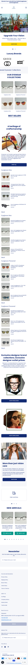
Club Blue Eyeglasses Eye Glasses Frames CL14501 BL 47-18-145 (18, 241)
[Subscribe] (25, 560)
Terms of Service (5, 588)
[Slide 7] (18, 539)
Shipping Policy (4, 579)
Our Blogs (3, 596)
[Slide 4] (11, 539)
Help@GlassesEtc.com (6, 620)
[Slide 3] (16, 503)
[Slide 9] (23, 539)
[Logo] (14, 7)
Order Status (4, 585)
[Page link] (14, 384)
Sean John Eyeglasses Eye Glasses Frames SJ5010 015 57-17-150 (18, 231)
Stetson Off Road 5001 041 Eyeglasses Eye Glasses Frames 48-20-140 (18, 250)
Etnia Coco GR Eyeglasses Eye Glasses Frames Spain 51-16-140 (18, 322)
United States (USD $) (8, 655)
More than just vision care (13, 464)
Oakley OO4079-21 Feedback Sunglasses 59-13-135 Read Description (17, 266)
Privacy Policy (4, 577)
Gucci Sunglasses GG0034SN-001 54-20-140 (18, 205)
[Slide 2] (7, 539)
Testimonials (4, 605)
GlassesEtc (12, 663)
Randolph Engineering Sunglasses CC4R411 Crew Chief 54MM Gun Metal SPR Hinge (18, 195)
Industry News (4, 602)
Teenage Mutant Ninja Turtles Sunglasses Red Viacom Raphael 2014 (18, 185)
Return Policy (4, 582)
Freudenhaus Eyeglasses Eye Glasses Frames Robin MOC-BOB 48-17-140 (18, 312)
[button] (26, 7)
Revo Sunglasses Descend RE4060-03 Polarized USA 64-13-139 (19, 296)
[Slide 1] (11, 503)
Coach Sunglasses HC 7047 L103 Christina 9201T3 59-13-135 (18, 286)
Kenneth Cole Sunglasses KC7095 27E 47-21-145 (18, 176)
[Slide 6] (16, 539)
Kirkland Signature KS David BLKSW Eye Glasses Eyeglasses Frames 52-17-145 (19, 331)
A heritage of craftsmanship (14, 127)
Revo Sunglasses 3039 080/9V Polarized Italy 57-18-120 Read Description (17, 276)
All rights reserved (17, 663)
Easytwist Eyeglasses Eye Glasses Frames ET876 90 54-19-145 (18, 221)
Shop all (3, 211)
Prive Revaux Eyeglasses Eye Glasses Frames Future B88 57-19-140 (18, 341)
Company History (5, 599)
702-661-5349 (4, 617)
